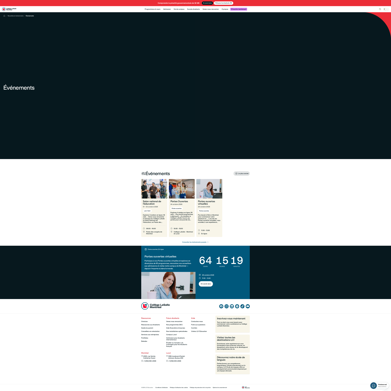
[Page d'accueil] (155, 309)
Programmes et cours (152, 9)
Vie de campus (179, 9)
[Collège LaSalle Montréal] (9, 9)
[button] (154, 208)
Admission (167, 9)
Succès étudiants (193, 9)
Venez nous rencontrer (211, 9)
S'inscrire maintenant (238, 9)
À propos (225, 9)
